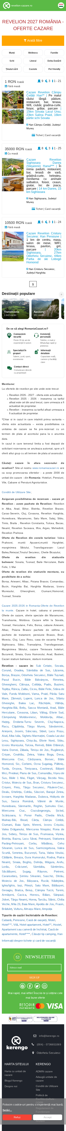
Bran (36, 782)
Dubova (43, 796)
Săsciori (39, 791)
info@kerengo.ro (49, 1035)
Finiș (17, 787)
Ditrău (59, 876)
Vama (35, 693)
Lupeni (28, 698)
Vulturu (18, 908)
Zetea (30, 754)
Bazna (16, 838)
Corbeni (27, 763)
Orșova (16, 768)
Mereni (36, 824)
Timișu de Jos (39, 749)
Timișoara (31, 768)
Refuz (17, 1117)
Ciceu (33, 689)
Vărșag (41, 777)
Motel (51, 920)
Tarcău (42, 899)
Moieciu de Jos (13, 880)
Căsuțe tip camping (44, 934)
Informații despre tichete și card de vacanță (29, 940)
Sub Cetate (43, 665)
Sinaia (16, 862)
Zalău (24, 689)
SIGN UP (34, 977)
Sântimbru (57, 866)
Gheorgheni (9, 684)
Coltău (28, 791)
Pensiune (19, 920)
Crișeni (6, 787)
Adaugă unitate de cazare (46, 1078)
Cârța (35, 819)
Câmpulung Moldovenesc (19, 717)
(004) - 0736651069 (49, 1044)
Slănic (52, 899)
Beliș (22, 707)
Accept (48, 1117)
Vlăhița (59, 703)
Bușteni (58, 684)
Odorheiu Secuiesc (33, 675)
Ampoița (47, 908)
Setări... (7, 1110)
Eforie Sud (56, 712)
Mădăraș (46, 843)
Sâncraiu (30, 731)
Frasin (59, 904)
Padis (47, 684)
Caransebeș (9, 876)
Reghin (38, 806)
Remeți (39, 745)
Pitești (28, 885)
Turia (42, 852)
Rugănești (57, 749)
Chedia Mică (54, 815)
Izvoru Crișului (53, 824)
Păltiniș (58, 763)
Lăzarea (58, 670)
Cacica (21, 894)
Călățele (7, 857)
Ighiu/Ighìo (8, 885)
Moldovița (46, 717)
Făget (30, 777)
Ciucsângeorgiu (40, 810)
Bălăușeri (57, 885)
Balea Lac (26, 703)
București (30, 852)
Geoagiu (7, 890)
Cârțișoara (34, 759)
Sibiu (60, 740)
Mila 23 (15, 904)
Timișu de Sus (28, 834)
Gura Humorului (35, 857)
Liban (33, 712)
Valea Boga (45, 754)
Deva (60, 754)
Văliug (43, 712)
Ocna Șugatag (43, 763)
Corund (6, 670)
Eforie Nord (47, 740)
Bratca (19, 890)
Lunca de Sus (24, 848)
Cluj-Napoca (55, 721)
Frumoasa (47, 834)
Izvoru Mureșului (12, 745)
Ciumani (7, 824)
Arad (53, 707)
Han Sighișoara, (38, 198)
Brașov (15, 675)
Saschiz (48, 876)
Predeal (13, 773)
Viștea (59, 834)
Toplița (6, 689)
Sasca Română (22, 801)
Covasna (22, 712)
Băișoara (32, 880)
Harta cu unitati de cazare (15, 1073)
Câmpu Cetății (53, 819)
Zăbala (24, 749)
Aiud (4, 735)
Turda (5, 768)
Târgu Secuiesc (33, 787)
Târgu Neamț (19, 899)
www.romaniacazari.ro (45, 467)
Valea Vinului (55, 852)
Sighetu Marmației (33, 735)
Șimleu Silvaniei (30, 876)
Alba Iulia (14, 735)
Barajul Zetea (54, 791)
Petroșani (45, 838)
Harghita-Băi (9, 707)
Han (60, 934)
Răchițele (44, 703)
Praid (44, 693)
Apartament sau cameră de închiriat (24, 929)
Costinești (46, 768)
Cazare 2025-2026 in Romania (21, 605)
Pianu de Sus (28, 773)
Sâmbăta (38, 866)
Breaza (18, 857)
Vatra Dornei (10, 749)
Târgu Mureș (36, 726)
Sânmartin (24, 806)
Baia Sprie (22, 824)
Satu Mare (42, 885)
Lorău (5, 866)
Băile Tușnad (55, 675)
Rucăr (45, 880)
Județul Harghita (35, 272)
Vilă (15, 924)
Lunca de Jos (44, 698)
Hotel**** (24, 934)
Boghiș (27, 862)
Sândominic (56, 726)
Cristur (6, 782)
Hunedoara (9, 806)
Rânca (15, 689)
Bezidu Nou (55, 777)
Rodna (51, 857)
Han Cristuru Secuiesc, (41, 269)
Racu (5, 726)
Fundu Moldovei (19, 693)
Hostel (57, 924)
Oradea (18, 670)
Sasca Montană (38, 707)
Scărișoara (8, 815)
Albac (59, 717)
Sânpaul (58, 894)
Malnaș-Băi (9, 819)
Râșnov (42, 871)
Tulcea (29, 745)
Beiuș (29, 890)
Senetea (17, 852)
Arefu (60, 862)
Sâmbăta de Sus (38, 670)
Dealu (5, 791)
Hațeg (5, 721)
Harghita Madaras (24, 796)
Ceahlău (18, 754)
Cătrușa (24, 684)
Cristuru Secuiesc (52, 782)
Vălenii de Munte (50, 801)
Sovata (59, 665)
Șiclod (59, 810)
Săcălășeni (9, 871)
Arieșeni (7, 731)
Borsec (49, 759)
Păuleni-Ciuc (55, 787)
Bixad (23, 819)
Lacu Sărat (29, 838)
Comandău (45, 773)
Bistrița (6, 838)
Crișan (6, 754)
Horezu (34, 894)
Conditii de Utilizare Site (16, 492)
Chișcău (31, 740)
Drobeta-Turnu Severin (28, 721)
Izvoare (6, 796)
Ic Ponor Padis (30, 815)
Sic (18, 763)
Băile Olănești (54, 745)
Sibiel (42, 731)
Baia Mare (28, 904)
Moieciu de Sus (22, 782)
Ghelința (16, 791)
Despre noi (11, 1086)
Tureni (59, 890)
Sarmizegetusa (45, 848)
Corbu (32, 843)
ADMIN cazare (44, 1071)
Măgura (49, 862)
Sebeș (13, 834)
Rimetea (58, 679)
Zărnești (16, 698)
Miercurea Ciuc (12, 759)
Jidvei (5, 899)
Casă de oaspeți (36, 920)
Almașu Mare (32, 908)
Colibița (36, 684)
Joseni (19, 731)
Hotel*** (7, 924)
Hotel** (47, 924)
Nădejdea (57, 880)
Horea (32, 899)
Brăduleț (7, 908)
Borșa (5, 675)
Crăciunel (21, 866)
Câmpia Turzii (44, 890)
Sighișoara (17, 740)
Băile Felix (45, 689)
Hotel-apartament (30, 924)
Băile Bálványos (36, 679)
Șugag (27, 871)
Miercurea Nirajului (38, 829)
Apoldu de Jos (45, 904)
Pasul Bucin (11, 679)
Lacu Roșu (56, 731)
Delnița (38, 862)
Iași (19, 885)
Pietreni (58, 871)
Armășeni (8, 894)
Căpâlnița (18, 726)
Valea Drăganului (13, 829)
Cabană (7, 920)
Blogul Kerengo (13, 1080)
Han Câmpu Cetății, (40, 124)
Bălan (46, 894)
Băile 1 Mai (17, 777)
